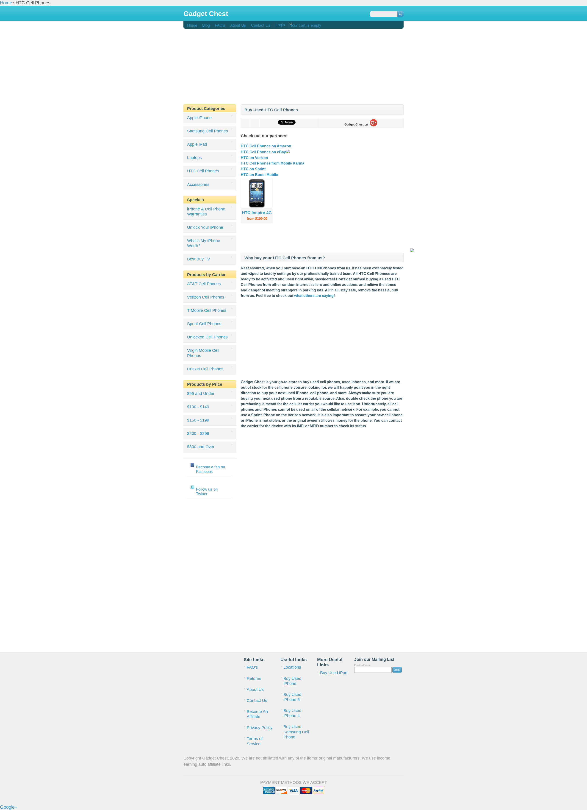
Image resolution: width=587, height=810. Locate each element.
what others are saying (314, 296)
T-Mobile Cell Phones (206, 310)
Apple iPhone (199, 117)
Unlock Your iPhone (205, 227)
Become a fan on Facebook (210, 469)
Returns (254, 678)
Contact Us (260, 25)
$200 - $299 (198, 433)
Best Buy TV (198, 259)
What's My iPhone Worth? (203, 243)
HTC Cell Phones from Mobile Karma (272, 163)
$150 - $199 (198, 420)
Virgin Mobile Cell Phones (203, 353)
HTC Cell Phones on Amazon (266, 146)
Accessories (198, 184)
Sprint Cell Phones (204, 323)
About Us (238, 25)
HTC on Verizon (254, 158)
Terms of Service (255, 741)
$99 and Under (200, 393)
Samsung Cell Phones (207, 131)
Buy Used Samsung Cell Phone (296, 731)
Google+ (8, 807)
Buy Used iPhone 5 (292, 697)
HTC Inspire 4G (257, 212)
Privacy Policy (259, 727)
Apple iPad (197, 144)
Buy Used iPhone (292, 681)
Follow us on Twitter (207, 491)
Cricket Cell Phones (205, 369)
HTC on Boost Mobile (259, 175)
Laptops (194, 157)
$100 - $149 (198, 407)
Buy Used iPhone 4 (292, 713)
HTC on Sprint (253, 169)
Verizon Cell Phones (205, 297)
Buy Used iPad (333, 672)
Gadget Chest (205, 13)
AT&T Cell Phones (204, 284)
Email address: (362, 665)
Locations (292, 667)
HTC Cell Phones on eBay (263, 152)
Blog (206, 25)
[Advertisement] (293, 64)
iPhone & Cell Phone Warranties (206, 211)
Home (192, 25)
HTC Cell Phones (203, 171)
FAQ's (220, 25)
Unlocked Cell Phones (207, 337)
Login (280, 25)
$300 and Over (200, 446)
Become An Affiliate (257, 714)
